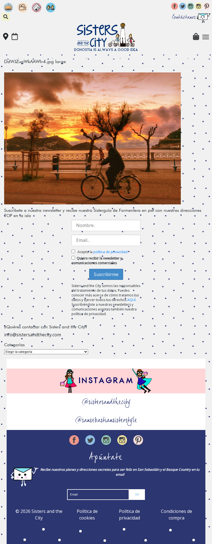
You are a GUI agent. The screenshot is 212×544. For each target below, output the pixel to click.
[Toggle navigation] (205, 37)
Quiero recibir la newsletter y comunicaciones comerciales (96, 260)
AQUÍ (131, 299)
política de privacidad (110, 252)
